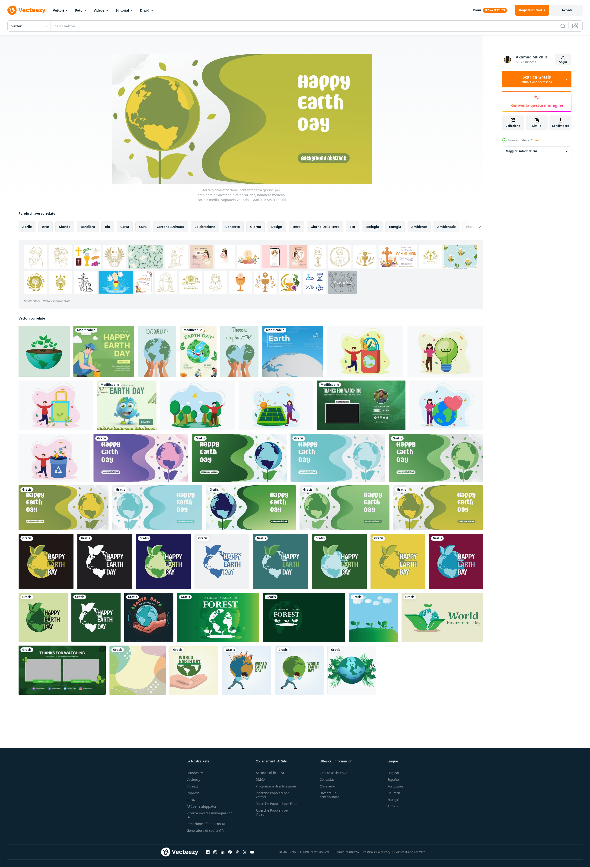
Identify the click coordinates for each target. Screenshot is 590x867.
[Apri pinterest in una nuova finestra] (230, 852)
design (276, 226)
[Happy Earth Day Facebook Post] (103, 351)
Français (393, 799)
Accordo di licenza (270, 773)
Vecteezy (193, 779)
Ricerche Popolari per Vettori (272, 795)
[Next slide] (476, 226)
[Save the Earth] (292, 351)
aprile (27, 226)
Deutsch (393, 793)
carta (124, 226)
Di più (144, 10)
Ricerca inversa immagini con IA (210, 815)
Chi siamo (327, 786)
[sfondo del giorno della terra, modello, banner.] (218, 617)
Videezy (192, 786)
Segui (563, 62)
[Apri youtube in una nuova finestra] (252, 852)
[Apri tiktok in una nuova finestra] (237, 852)
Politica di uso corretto (409, 852)
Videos (99, 10)
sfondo (64, 226)
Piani (477, 10)
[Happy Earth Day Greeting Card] (198, 351)
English (393, 773)
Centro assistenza (333, 773)
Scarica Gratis (536, 79)
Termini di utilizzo (347, 852)
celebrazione (205, 226)
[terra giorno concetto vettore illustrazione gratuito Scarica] (148, 617)
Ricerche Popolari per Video (272, 812)
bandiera (88, 226)
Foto (79, 10)
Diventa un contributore (329, 795)
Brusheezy (195, 773)
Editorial (122, 10)
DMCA (260, 779)
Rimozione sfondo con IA (206, 824)
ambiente (419, 226)
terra (296, 226)
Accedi (567, 10)
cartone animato (170, 226)
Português (395, 786)
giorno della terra (325, 226)
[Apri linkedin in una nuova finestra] (222, 852)
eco (352, 226)
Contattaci (327, 779)
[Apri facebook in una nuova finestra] (208, 852)
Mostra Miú (342, 282)
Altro (391, 806)
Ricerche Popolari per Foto (276, 803)
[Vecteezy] (26, 10)
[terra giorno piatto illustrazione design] (365, 351)
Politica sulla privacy (376, 852)
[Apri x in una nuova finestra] (245, 852)
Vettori (58, 10)
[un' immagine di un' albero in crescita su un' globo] (44, 351)
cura (143, 226)
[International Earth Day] (126, 405)
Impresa (193, 793)
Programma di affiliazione (276, 786)
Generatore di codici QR (205, 830)
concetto (232, 226)
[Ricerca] (563, 26)
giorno (255, 226)
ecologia (372, 226)
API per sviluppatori (202, 806)
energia (395, 226)
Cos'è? (535, 140)
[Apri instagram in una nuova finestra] (215, 852)
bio (107, 226)
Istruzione (194, 799)
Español (393, 779)
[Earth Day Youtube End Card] (361, 405)
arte (45, 226)
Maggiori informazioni (521, 151)
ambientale (446, 226)
